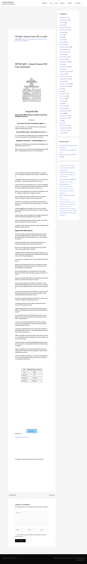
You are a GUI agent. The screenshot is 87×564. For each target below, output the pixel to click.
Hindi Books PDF (26, 39)
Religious (33, 39)
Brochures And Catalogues (69, 167)
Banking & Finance (64, 27)
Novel (61, 91)
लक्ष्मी (17, 135)
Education (62, 42)
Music (61, 88)
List (68, 188)
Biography (62, 32)
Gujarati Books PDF (64, 61)
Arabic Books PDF (64, 20)
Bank (73, 165)
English (71, 174)
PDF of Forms (63, 96)
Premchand (67, 199)
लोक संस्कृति (62, 215)
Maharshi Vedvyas (19, 40)
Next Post (52, 495)
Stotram (62, 210)
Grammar (69, 184)
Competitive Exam (64, 172)
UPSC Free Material (64, 213)
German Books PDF (64, 57)
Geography (62, 54)
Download (31, 431)
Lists (51, 3)
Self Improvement (64, 115)
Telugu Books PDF (64, 128)
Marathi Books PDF (64, 86)
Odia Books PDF (63, 93)
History (61, 69)
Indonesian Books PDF (65, 71)
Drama (61, 37)
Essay (74, 174)
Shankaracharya (72, 204)
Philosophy (62, 101)
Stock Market (72, 208)
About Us (56, 558)
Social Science (63, 206)
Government (63, 59)
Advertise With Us (80, 560)
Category (62, 3)
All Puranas (38, 39)
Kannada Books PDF (64, 79)
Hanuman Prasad (63, 186)
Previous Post (12, 495)
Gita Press (44, 39)
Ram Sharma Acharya (64, 204)
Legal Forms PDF (63, 188)
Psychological (63, 108)
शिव (22, 144)
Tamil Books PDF (64, 125)
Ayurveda (62, 25)
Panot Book (8, 2)
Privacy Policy (69, 558)
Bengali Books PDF (64, 30)
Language (44, 3)
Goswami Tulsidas (69, 182)
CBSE (65, 170)
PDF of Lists (63, 98)
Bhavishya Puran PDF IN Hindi (22, 437)
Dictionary (62, 174)
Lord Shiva (72, 188)
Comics (61, 34)
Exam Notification (63, 176)
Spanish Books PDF (64, 118)
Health (61, 64)
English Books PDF (64, 47)
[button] (83, 3)
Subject (70, 3)
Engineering (62, 44)
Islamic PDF (70, 186)
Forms (56, 3)
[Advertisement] (32, 20)
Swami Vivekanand (68, 210)
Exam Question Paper (65, 179)
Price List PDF (63, 106)
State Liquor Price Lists (64, 208)
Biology (61, 167)
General (73, 179)
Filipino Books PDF (64, 49)
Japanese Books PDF (65, 76)
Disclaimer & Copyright (79, 558)
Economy (62, 39)
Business (62, 170)
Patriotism (62, 199)
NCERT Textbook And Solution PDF (67, 196)
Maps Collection (71, 190)
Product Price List (64, 202)
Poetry (61, 103)
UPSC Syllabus (73, 213)
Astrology (62, 22)
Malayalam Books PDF (65, 84)
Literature (62, 81)
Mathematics (63, 193)
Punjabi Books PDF (64, 110)
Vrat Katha (77, 3)
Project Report (72, 202)
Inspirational (63, 74)
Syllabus (75, 210)
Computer (72, 172)
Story (61, 120)
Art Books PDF (68, 165)
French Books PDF (64, 52)
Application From (64, 17)
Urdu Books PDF (63, 130)
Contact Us (62, 558)
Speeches (68, 206)
